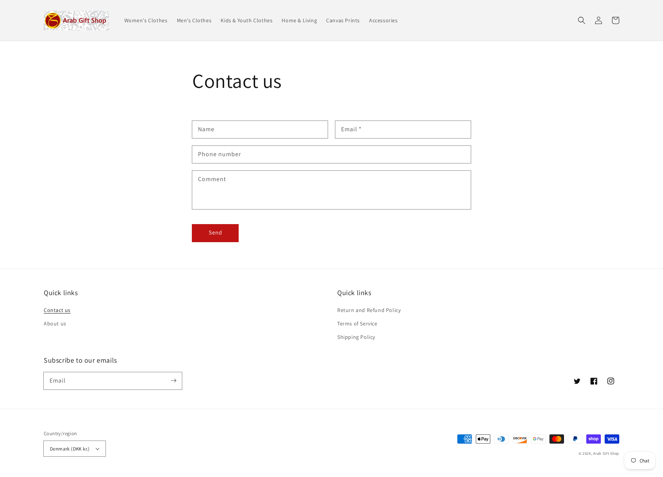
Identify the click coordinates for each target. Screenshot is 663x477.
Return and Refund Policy (369, 310)
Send (215, 232)
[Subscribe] (173, 380)
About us (55, 323)
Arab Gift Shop (606, 453)
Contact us (57, 310)
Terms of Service (357, 323)
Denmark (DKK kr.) (70, 449)
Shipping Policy (356, 336)
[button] (581, 20)
